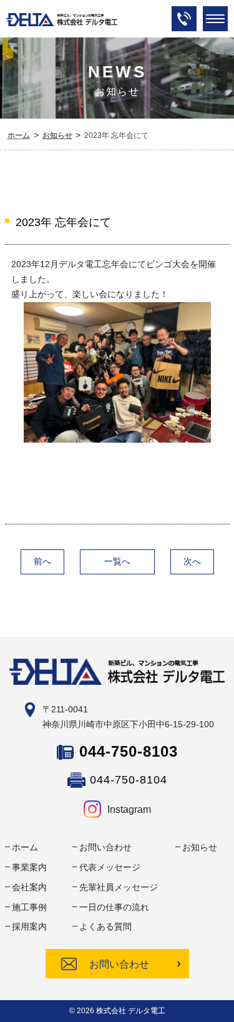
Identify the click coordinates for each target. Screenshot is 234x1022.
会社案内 (29, 887)
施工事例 (29, 907)
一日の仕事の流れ (114, 907)
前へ (42, 561)
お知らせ (199, 847)
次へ (192, 561)
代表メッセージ (109, 867)
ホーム (25, 847)
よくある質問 (105, 926)
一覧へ (117, 561)
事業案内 (29, 867)
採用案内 (29, 926)
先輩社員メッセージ (118, 887)
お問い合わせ (105, 847)
